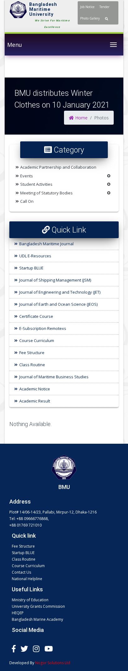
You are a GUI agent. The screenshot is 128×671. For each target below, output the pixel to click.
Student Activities (36, 184)
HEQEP (18, 612)
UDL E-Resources (35, 256)
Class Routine (32, 364)
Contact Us (21, 572)
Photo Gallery (90, 18)
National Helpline (27, 578)
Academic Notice (34, 389)
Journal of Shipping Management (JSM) (55, 280)
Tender (104, 7)
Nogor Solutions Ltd (52, 662)
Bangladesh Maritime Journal (46, 244)
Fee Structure (31, 352)
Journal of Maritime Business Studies (54, 377)
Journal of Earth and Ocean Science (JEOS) (58, 304)
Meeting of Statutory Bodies (46, 193)
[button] (107, 18)
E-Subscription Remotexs (42, 328)
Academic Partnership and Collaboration (58, 167)
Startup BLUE (31, 268)
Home (81, 118)
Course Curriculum (36, 340)
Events (26, 176)
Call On (27, 201)
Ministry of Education (30, 599)
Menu (14, 44)
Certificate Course (36, 316)
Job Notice (87, 7)
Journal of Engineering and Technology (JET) (59, 292)
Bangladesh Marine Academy (37, 619)
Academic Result (34, 401)
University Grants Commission (38, 606)
